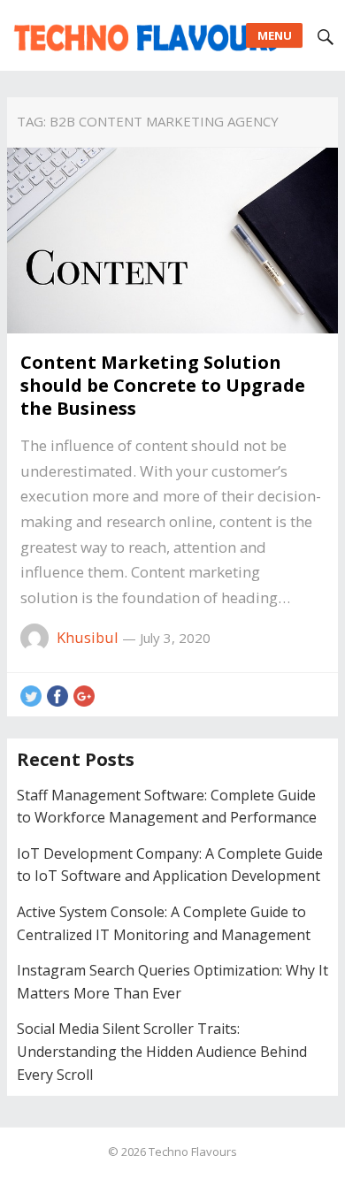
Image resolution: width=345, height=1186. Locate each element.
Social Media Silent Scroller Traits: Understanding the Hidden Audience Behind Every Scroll (162, 1051)
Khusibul (88, 637)
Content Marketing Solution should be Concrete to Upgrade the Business (162, 385)
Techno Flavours (193, 1151)
